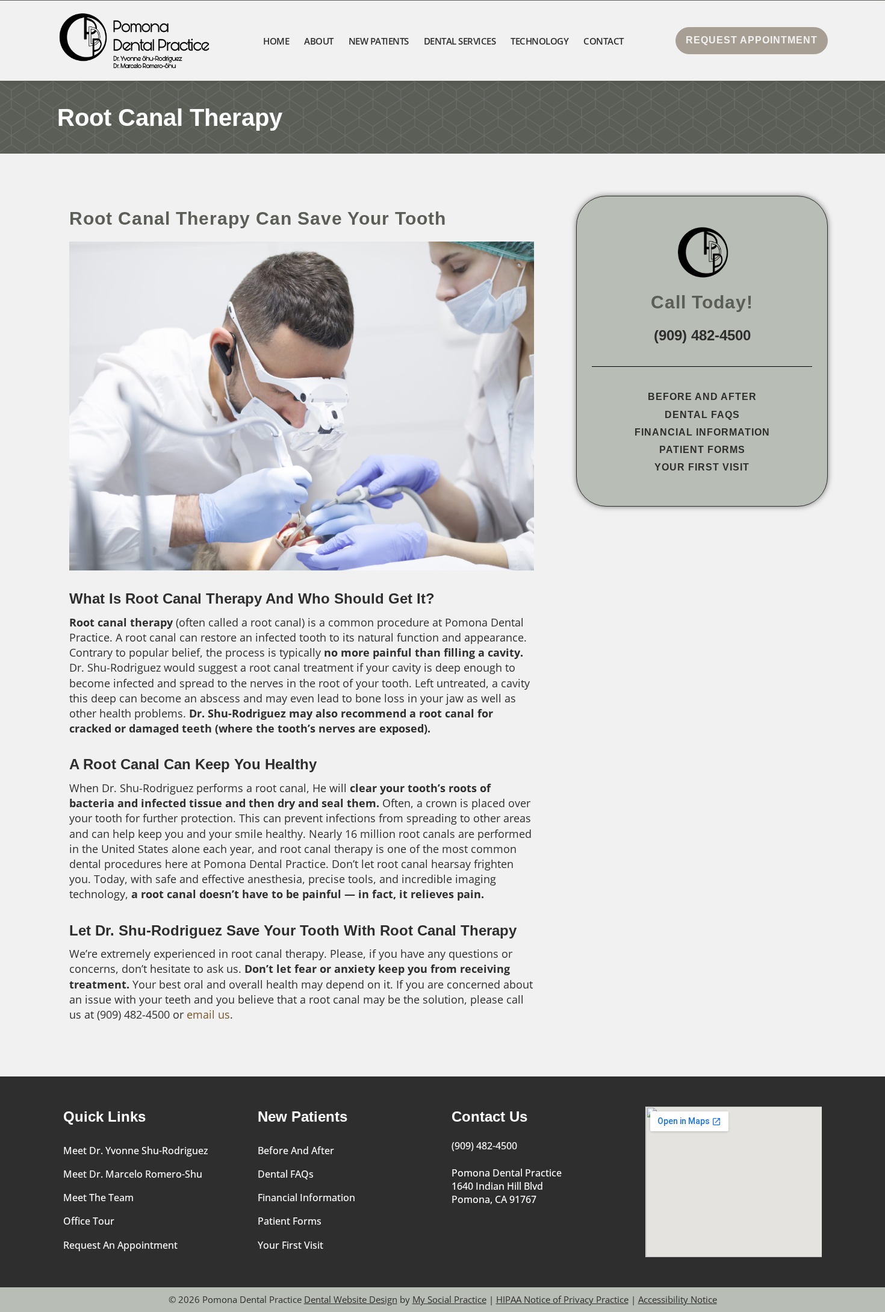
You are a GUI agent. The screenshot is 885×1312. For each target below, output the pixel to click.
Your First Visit (702, 467)
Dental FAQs (702, 415)
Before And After (702, 397)
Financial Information (702, 432)
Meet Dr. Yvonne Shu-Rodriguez (135, 1150)
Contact (603, 41)
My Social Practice (449, 1299)
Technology (539, 41)
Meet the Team (98, 1197)
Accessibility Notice (677, 1299)
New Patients (379, 41)
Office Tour (88, 1221)
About (319, 41)
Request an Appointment (120, 1245)
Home (276, 41)
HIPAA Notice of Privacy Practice (562, 1299)
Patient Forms (702, 450)
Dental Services (460, 41)
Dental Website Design (350, 1299)
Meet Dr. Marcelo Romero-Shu (132, 1174)
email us (208, 1014)
